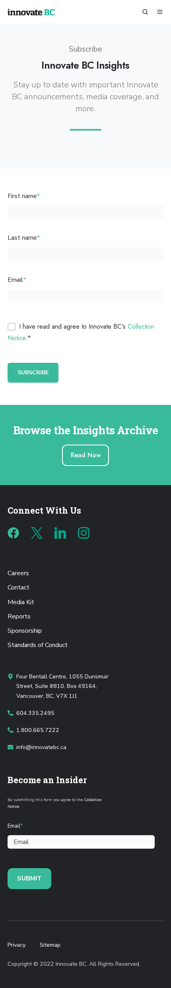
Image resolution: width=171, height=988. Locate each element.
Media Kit (21, 602)
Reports (19, 616)
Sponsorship (25, 630)
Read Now (86, 455)
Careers (18, 573)
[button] (145, 11)
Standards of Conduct (38, 645)
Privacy (16, 945)
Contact (18, 587)
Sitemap (50, 945)
